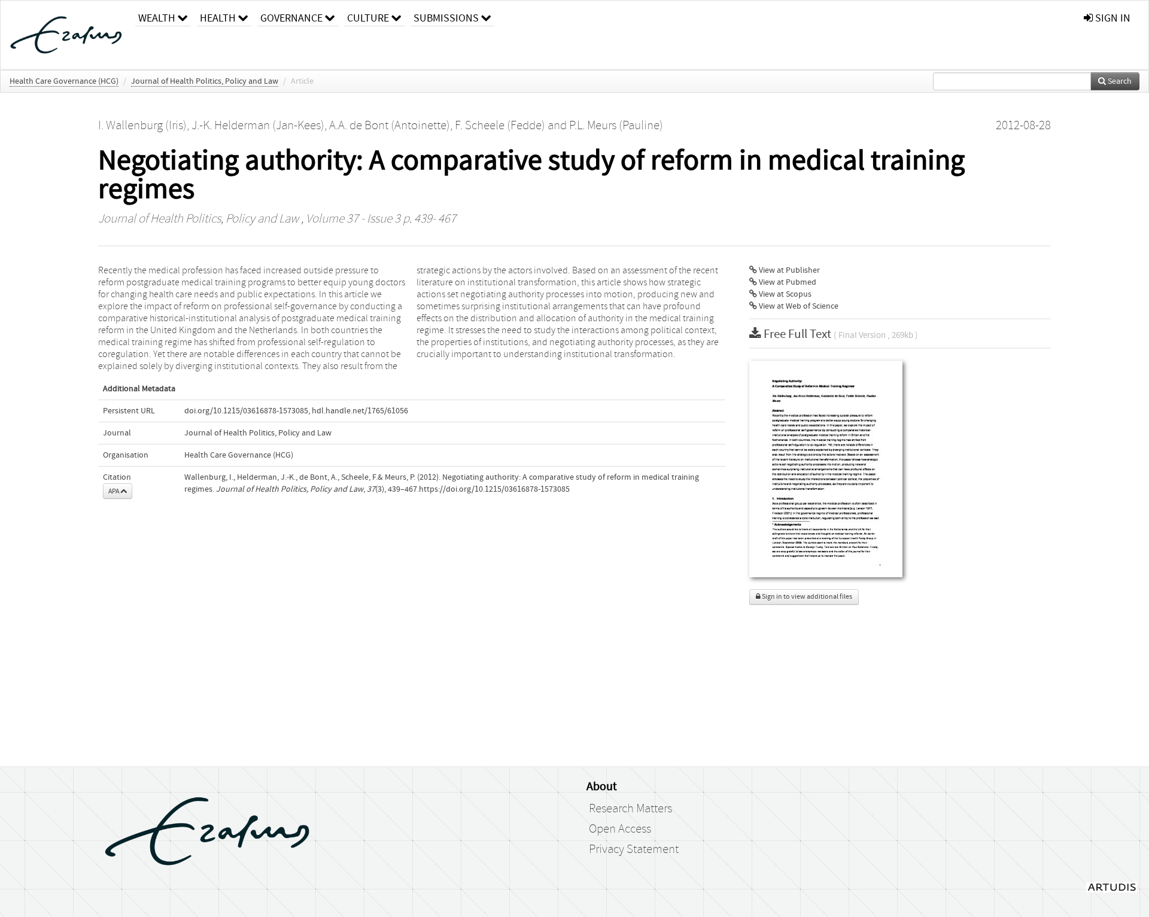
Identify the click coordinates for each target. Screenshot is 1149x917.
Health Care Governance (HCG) (64, 81)
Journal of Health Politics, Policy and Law (204, 81)
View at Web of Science (797, 306)
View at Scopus (784, 294)
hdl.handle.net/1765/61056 (360, 411)
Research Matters (630, 809)
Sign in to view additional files (806, 597)
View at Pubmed (786, 282)
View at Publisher (788, 270)
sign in (1111, 18)
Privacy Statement (634, 849)
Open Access (620, 829)
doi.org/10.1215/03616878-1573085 (246, 411)
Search (1119, 81)
